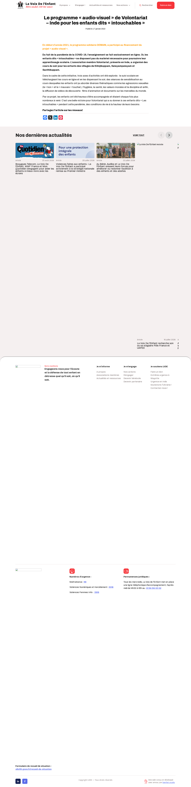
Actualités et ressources (100, 5)
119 (85, 582)
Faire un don (165, 5)
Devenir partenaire (133, 381)
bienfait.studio (169, 782)
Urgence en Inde (159, 381)
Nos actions (130, 372)
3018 (111, 587)
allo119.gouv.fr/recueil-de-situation (33, 769)
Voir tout (138, 135)
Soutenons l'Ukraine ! (161, 385)
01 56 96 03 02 (153, 588)
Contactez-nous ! (159, 388)
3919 (96, 592)
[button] (169, 135)
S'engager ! (80, 5)
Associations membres (108, 375)
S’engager (128, 375)
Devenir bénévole (132, 378)
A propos (101, 372)
